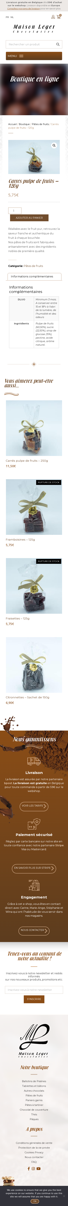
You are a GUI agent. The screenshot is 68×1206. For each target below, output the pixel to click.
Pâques (34, 1119)
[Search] (58, 44)
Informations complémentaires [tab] (32, 276)
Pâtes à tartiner (34, 1105)
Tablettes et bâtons (34, 1086)
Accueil (12, 124)
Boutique (24, 124)
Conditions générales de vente (34, 1143)
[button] (12, 56)
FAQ (34, 1162)
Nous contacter (34, 1157)
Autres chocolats (34, 1091)
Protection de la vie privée (34, 1148)
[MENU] (21, 56)
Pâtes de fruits (40, 124)
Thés (34, 1114)
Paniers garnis (34, 1100)
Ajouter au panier (29, 217)
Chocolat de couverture (34, 1110)
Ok (34, 1201)
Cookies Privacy (34, 1152)
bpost (8, 783)
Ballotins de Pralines (34, 1081)
